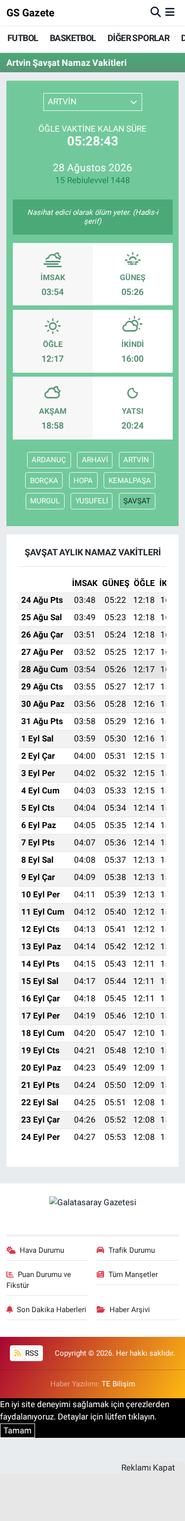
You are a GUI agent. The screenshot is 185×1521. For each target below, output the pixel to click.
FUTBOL (22, 38)
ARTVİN (136, 459)
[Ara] (155, 12)
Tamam (17, 1430)
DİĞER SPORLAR (138, 38)
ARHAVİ (95, 459)
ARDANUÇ (49, 459)
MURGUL (45, 500)
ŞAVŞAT (136, 500)
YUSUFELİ (91, 500)
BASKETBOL (73, 38)
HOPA (83, 480)
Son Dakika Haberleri (51, 1309)
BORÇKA (44, 480)
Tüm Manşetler (133, 1274)
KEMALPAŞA (130, 480)
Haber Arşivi (130, 1309)
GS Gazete (30, 12)
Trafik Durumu (132, 1250)
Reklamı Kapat (148, 1467)
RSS (30, 1353)
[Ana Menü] (170, 12)
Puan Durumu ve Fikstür (39, 1280)
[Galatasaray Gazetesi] (92, 1202)
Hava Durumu (42, 1250)
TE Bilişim (118, 1383)
